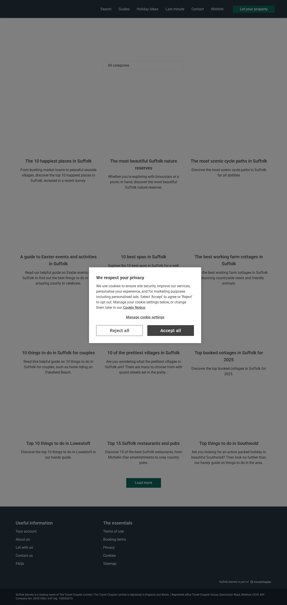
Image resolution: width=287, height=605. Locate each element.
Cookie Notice (134, 307)
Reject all (119, 330)
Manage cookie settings (145, 317)
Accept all (170, 330)
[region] (145, 305)
